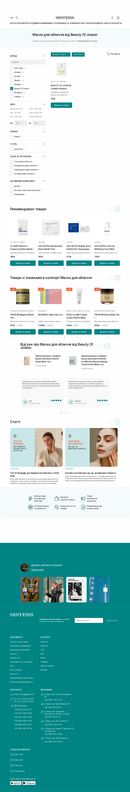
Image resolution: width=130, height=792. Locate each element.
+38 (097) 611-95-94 (52, 707)
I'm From (13, 311)
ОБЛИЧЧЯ (23, 23)
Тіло (42, 650)
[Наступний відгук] (107, 346)
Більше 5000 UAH (35, 117)
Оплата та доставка (19, 642)
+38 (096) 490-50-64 (23, 728)
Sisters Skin (18, 760)
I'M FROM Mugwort (26, 311)
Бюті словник (16, 670)
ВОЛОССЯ (14, 23)
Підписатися (37, 569)
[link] (118, 17)
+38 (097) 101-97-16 (52, 717)
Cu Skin (13, 242)
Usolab (41, 242)
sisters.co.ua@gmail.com (24, 694)
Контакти (14, 674)
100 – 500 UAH (15, 113)
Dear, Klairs (71, 311)
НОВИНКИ (45, 23)
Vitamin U (21, 242)
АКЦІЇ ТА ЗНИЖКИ (70, 23)
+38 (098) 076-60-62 (53, 741)
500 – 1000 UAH (16, 117)
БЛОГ (109, 23)
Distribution (18, 765)
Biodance (42, 311)
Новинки (44, 662)
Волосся (44, 642)
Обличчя (44, 646)
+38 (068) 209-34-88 (53, 734)
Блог (12, 666)
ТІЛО (30, 23)
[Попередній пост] (25, 590)
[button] (60, 54)
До (30, 123)
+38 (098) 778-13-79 (53, 700)
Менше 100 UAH (16, 109)
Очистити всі (78, 54)
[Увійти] (112, 17)
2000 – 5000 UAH (35, 113)
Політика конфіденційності (21, 682)
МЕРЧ (38, 23)
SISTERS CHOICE (85, 23)
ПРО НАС (103, 23)
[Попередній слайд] (112, 209)
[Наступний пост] (105, 590)
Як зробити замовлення (20, 646)
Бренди (44, 670)
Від (11, 123)
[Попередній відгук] (102, 346)
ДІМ (34, 23)
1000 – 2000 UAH (35, 109)
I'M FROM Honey (109, 311)
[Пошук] (16, 17)
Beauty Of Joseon (58, 82)
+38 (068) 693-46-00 (23, 721)
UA (11, 17)
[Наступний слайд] (117, 209)
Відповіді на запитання (20, 650)
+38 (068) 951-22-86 (22, 724)
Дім (42, 654)
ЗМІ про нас (15, 658)
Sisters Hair (18, 754)
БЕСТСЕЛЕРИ (56, 23)
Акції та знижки (47, 666)
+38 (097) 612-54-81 (22, 709)
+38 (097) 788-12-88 (23, 713)
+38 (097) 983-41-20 (22, 717)
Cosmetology (19, 771)
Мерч (43, 658)
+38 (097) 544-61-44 (53, 724)
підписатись (112, 620)
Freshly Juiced (84, 311)
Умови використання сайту (22, 678)
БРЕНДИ (95, 23)
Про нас (13, 654)
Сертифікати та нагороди (21, 662)
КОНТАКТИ (117, 23)
